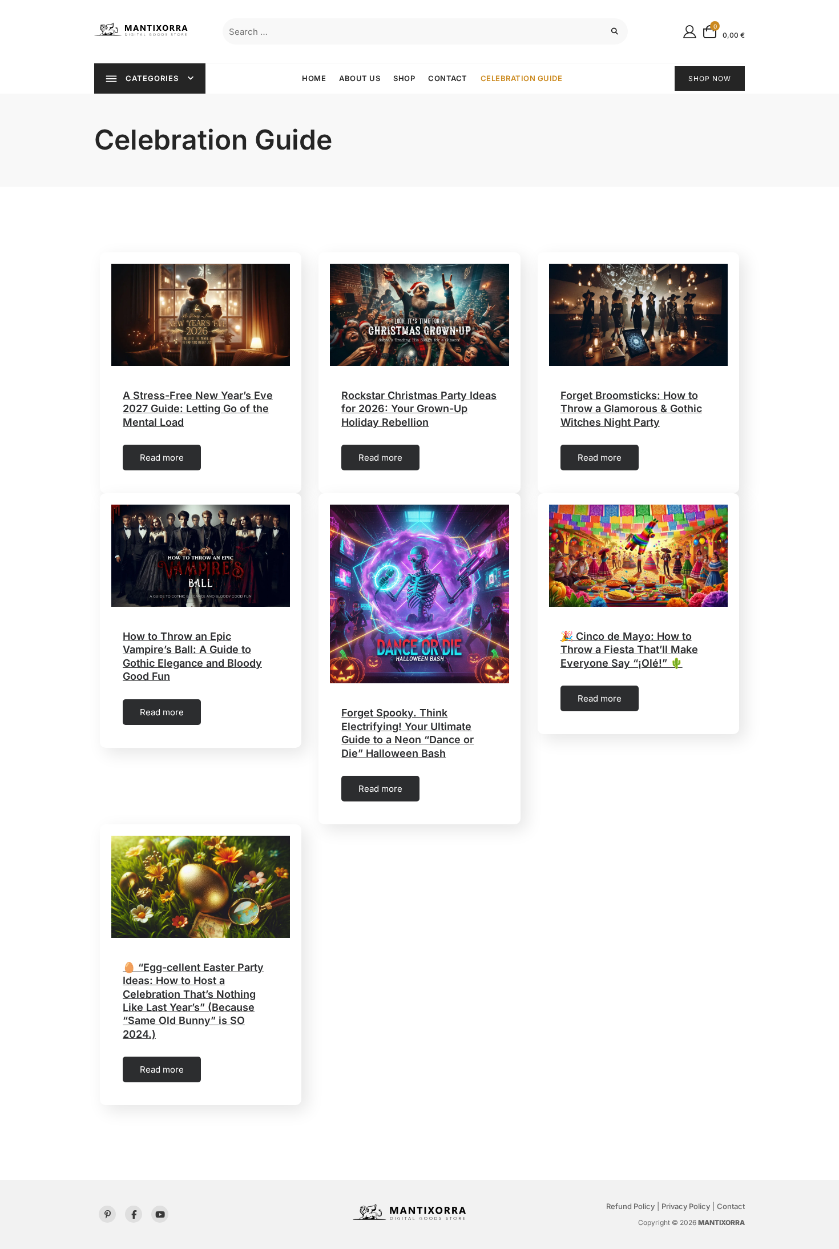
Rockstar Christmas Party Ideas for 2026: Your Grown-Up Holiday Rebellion (419, 408)
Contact (447, 78)
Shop (404, 78)
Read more (162, 457)
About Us (359, 78)
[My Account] (690, 31)
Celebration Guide (522, 78)
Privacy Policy (685, 1206)
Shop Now (709, 78)
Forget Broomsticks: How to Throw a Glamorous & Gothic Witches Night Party (631, 408)
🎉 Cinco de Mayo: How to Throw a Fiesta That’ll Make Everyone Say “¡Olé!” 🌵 (629, 649)
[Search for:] (425, 31)
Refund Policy (630, 1206)
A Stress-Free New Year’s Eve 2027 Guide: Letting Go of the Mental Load (198, 408)
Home (314, 78)
